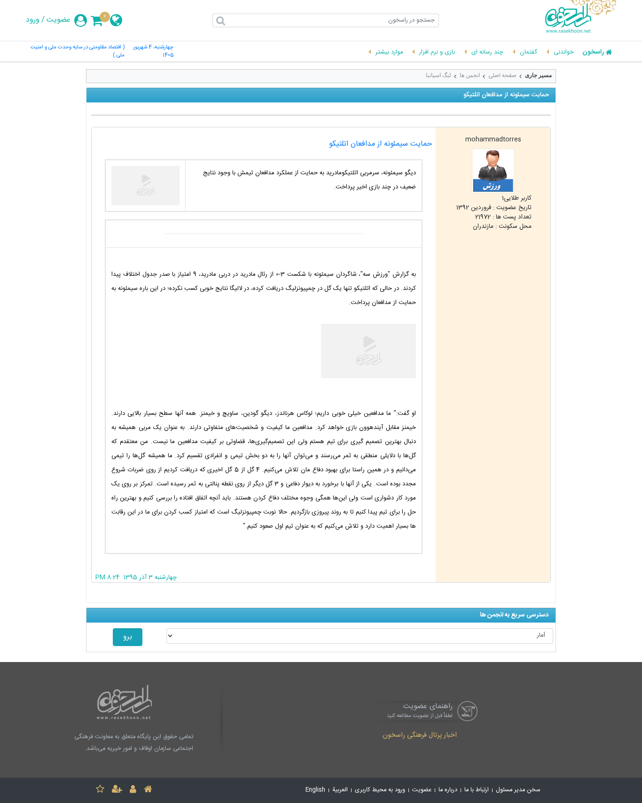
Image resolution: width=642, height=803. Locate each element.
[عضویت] (117, 790)
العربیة (340, 790)
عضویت (58, 20)
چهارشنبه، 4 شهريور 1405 (153, 52)
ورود (32, 20)
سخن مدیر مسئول (518, 790)
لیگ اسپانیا (438, 75)
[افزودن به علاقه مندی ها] (100, 790)
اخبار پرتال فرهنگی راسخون (420, 736)
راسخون (593, 52)
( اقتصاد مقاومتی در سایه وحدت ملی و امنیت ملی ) (78, 52)
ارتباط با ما (476, 790)
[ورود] (133, 790)
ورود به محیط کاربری (380, 790)
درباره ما (447, 790)
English (315, 790)
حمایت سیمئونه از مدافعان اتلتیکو (380, 144)
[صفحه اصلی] (148, 790)
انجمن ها (470, 75)
